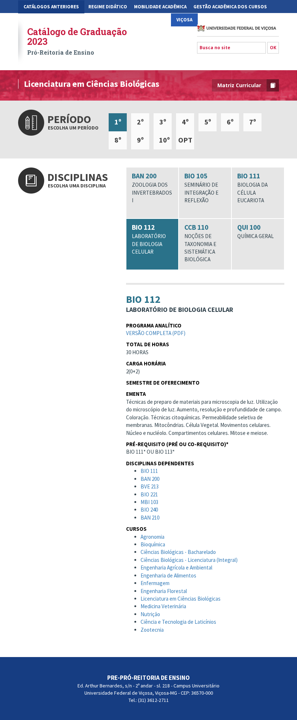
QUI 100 (255, 231)
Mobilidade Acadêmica (160, 7)
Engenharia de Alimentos (168, 575)
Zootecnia (152, 629)
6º (230, 121)
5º (207, 121)
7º (252, 121)
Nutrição (150, 614)
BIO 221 (149, 494)
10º (164, 139)
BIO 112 (149, 239)
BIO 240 (149, 509)
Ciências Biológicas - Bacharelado (178, 552)
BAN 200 (152, 187)
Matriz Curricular (239, 85)
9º (140, 139)
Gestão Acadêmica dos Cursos (230, 7)
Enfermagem (155, 583)
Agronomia (152, 536)
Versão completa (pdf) (155, 333)
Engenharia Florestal (164, 591)
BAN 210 (150, 517)
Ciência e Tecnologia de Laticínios (178, 621)
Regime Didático (107, 7)
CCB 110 (200, 243)
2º (140, 121)
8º (117, 139)
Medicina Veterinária (163, 606)
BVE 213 (150, 486)
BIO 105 (201, 187)
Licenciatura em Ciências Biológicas (181, 598)
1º (117, 121)
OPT (185, 139)
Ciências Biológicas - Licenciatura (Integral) (189, 559)
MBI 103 (149, 502)
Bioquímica (153, 544)
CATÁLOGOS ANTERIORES (51, 7)
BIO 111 (252, 187)
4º (185, 121)
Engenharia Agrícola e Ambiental (176, 567)
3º (162, 121)
